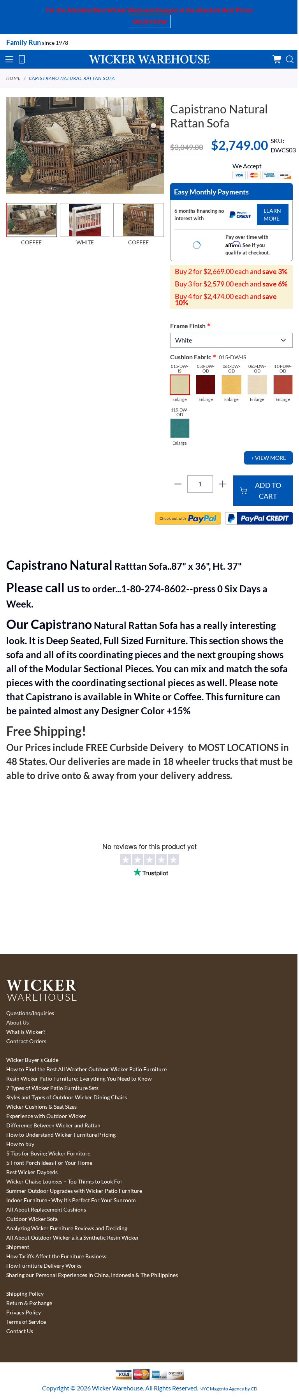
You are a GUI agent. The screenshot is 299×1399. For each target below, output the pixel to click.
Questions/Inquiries (30, 1013)
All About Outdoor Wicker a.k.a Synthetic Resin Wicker (72, 1238)
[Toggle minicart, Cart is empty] (277, 59)
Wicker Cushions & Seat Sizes (41, 1107)
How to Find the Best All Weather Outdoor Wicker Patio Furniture (86, 1069)
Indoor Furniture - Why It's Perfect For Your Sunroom (71, 1200)
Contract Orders (26, 1041)
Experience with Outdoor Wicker (46, 1116)
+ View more (268, 457)
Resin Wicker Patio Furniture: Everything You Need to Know (79, 1079)
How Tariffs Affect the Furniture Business (56, 1256)
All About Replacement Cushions (46, 1209)
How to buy (20, 1144)
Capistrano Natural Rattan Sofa (72, 78)
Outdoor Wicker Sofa (32, 1219)
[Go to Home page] (149, 59)
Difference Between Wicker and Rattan (53, 1125)
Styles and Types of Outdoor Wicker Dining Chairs (66, 1097)
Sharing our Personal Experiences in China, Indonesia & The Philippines (92, 1275)
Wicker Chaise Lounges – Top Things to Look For (64, 1181)
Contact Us (19, 1331)
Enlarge (179, 399)
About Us (17, 1022)
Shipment (17, 1247)
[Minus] (178, 484)
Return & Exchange (29, 1303)
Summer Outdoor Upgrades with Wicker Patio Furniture (74, 1191)
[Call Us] (22, 59)
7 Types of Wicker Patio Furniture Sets (52, 1088)
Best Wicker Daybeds (32, 1172)
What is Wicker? (26, 1032)
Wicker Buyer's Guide (32, 1060)
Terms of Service (26, 1322)
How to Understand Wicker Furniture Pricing (61, 1135)
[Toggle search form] (289, 59)
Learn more (272, 214)
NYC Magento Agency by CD (228, 1389)
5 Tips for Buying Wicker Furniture (48, 1153)
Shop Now (149, 21)
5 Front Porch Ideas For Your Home (49, 1163)
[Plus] (222, 484)
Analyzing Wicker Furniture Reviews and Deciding (66, 1228)
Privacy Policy (23, 1312)
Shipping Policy (25, 1294)
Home (13, 78)
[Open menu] (9, 59)
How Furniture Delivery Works (43, 1266)
